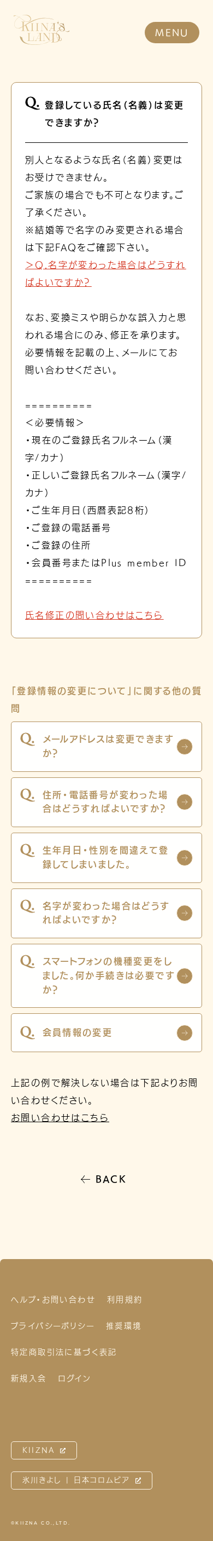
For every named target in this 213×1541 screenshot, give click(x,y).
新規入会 (29, 1378)
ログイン (75, 1378)
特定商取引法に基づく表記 (64, 1352)
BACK (111, 1179)
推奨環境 (124, 1326)
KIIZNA (38, 1450)
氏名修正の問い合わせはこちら (94, 615)
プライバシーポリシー (52, 1326)
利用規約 (125, 1299)
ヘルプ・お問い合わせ (53, 1299)
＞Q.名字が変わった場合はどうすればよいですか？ (105, 274)
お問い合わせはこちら (60, 1117)
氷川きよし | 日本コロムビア (76, 1480)
